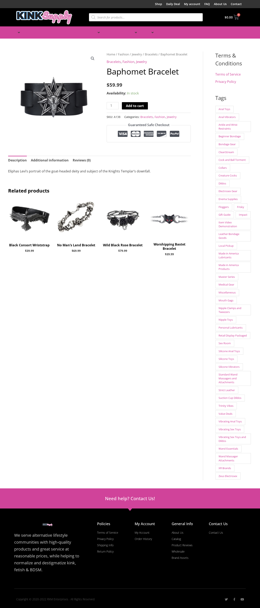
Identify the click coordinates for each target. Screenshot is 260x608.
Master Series (227, 277)
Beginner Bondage (230, 136)
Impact (243, 214)
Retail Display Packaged (233, 335)
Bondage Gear (227, 144)
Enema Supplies (228, 199)
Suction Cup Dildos (230, 398)
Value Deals (225, 413)
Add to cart (135, 106)
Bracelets (151, 54)
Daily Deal (173, 4)
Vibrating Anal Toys (230, 421)
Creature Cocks (228, 175)
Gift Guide (225, 214)
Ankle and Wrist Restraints (228, 126)
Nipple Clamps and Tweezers (230, 310)
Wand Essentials (228, 448)
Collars (223, 168)
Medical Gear (226, 284)
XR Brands (225, 468)
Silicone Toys (226, 359)
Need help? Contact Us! (130, 498)
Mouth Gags (226, 300)
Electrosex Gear (228, 191)
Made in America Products (229, 267)
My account (192, 4)
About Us (220, 4)
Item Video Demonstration (228, 224)
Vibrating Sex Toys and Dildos (232, 439)
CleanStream (226, 152)
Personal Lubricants (231, 327)
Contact (236, 4)
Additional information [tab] (50, 160)
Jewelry (137, 54)
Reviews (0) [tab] (82, 160)
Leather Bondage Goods (229, 236)
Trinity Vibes (226, 406)
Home (111, 54)
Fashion (123, 54)
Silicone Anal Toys (229, 351)
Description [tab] (17, 160)
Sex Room (225, 343)
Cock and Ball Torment (232, 160)
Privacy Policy (225, 81)
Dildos (222, 183)
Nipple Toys (226, 319)
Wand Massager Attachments (228, 458)
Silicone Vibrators (229, 367)
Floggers (224, 207)
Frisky (240, 207)
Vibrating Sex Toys (230, 429)
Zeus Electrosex (228, 476)
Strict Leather (227, 390)
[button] (12, 32)
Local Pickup (226, 246)
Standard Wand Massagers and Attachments (228, 378)
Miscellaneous (227, 292)
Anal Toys (224, 109)
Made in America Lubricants (229, 255)
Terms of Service (228, 74)
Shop (158, 4)
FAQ (207, 4)
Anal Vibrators (227, 117)
